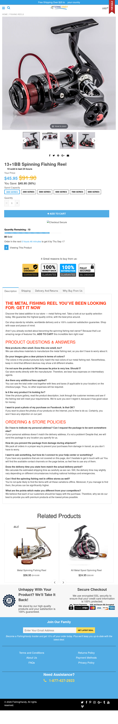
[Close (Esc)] (99, 327)
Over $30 (71, 351)
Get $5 (73, 380)
